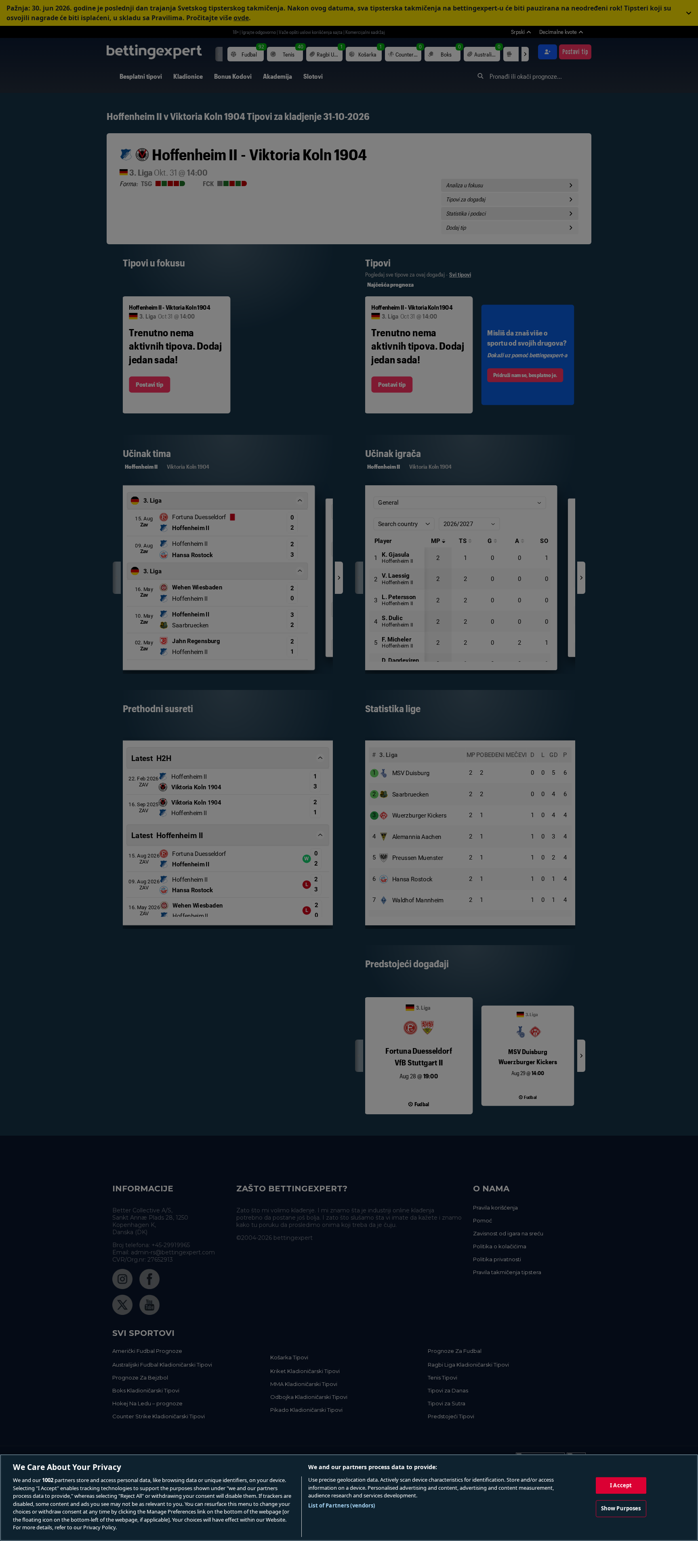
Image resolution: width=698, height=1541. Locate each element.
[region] (349, 1497)
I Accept (621, 1485)
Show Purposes (621, 1508)
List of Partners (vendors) (341, 1505)
